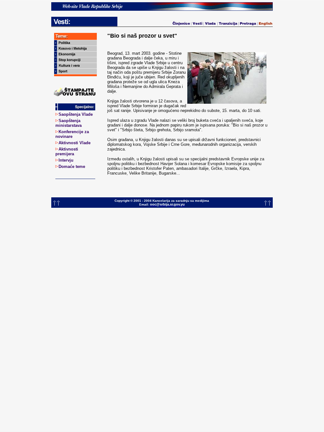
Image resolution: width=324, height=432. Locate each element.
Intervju (66, 160)
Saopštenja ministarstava (68, 123)
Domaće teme (72, 166)
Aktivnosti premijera (66, 151)
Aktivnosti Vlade (74, 142)
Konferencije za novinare (72, 134)
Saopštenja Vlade (76, 114)
